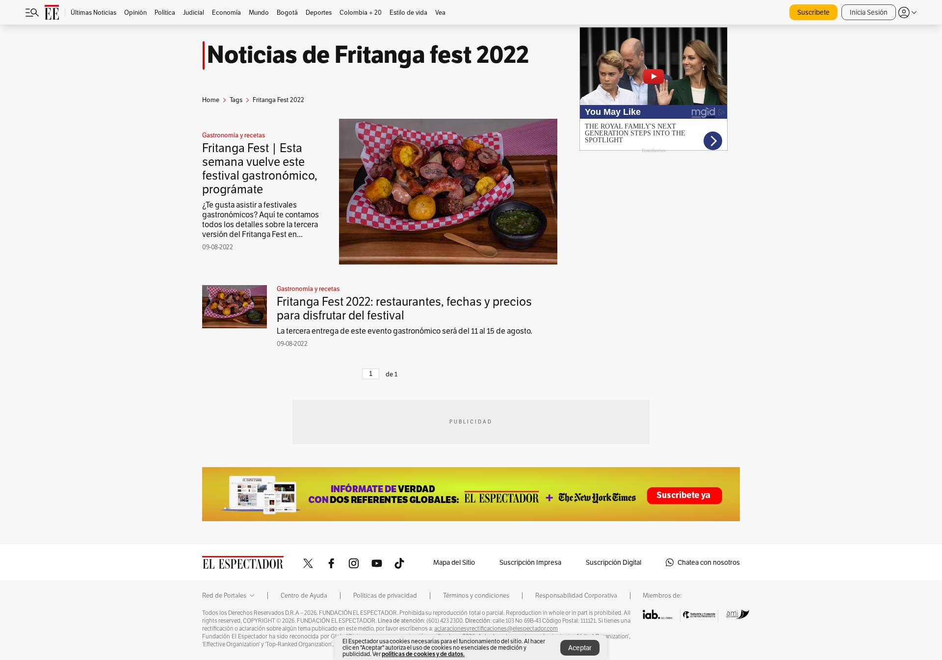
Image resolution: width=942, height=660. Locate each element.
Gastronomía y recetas (233, 135)
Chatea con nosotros (709, 562)
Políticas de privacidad (385, 595)
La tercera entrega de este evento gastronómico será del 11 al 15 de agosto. (404, 331)
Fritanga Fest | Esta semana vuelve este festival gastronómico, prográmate (259, 168)
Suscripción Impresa (530, 562)
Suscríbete (813, 12)
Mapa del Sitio (454, 562)
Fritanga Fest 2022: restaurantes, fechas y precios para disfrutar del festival (404, 308)
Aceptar (580, 647)
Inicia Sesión (869, 12)
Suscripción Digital (613, 562)
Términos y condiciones (476, 595)
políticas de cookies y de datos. (423, 654)
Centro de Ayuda (304, 595)
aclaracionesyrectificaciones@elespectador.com (496, 628)
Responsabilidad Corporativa (576, 595)
